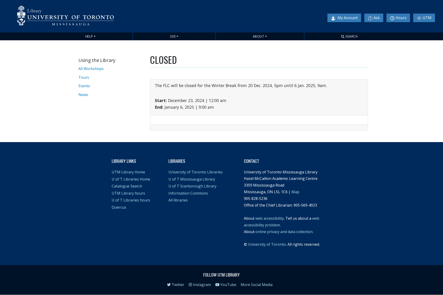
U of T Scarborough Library (192, 186)
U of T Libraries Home (131, 179)
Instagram (201, 284)
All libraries (178, 200)
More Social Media (256, 284)
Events (84, 85)
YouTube (227, 284)
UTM (427, 17)
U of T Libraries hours (131, 200)
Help (89, 36)
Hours (401, 17)
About (258, 36)
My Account (347, 17)
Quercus (119, 207)
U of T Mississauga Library (191, 179)
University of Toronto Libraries (195, 172)
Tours (83, 77)
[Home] (68, 16)
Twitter (177, 284)
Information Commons (188, 193)
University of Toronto (267, 244)
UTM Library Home (128, 172)
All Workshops (91, 68)
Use (173, 36)
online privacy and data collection (284, 231)
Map (295, 191)
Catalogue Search (127, 186)
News (83, 94)
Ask (377, 17)
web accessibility (269, 218)
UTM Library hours (128, 193)
